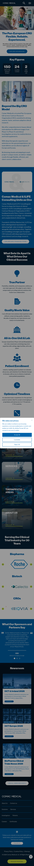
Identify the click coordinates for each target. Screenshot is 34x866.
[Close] (32, 420)
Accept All (17, 435)
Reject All (17, 444)
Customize (17, 439)
